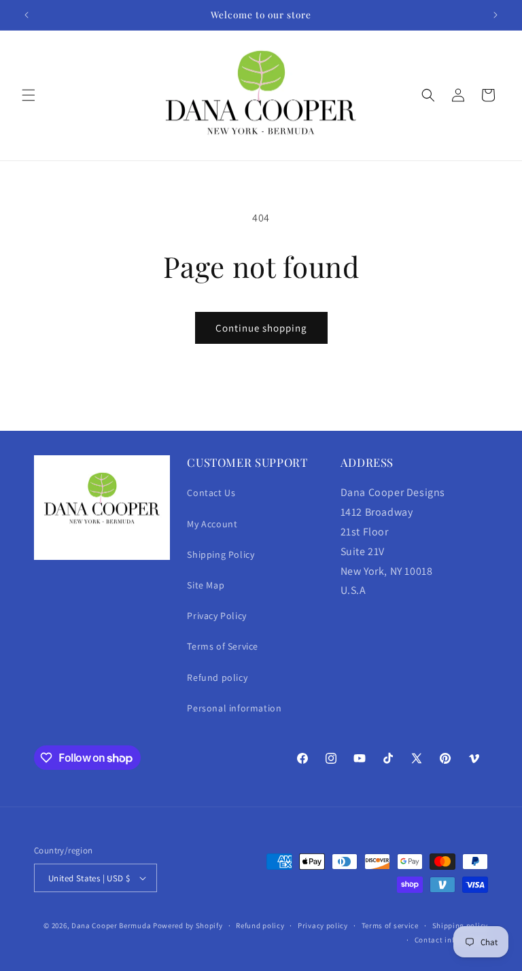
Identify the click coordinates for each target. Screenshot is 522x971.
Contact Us (211, 493)
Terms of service (390, 925)
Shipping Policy (220, 554)
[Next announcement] (495, 15)
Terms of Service (222, 646)
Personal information (234, 708)
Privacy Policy (216, 616)
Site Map (205, 585)
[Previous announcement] (26, 15)
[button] (29, 95)
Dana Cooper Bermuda (111, 925)
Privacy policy (323, 925)
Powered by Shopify (188, 925)
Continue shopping (261, 327)
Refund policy (217, 677)
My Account (212, 524)
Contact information (451, 939)
